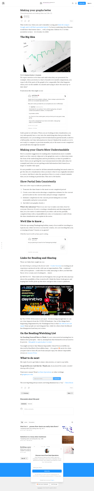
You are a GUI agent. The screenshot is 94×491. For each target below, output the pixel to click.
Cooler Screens (56, 266)
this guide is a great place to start (40, 342)
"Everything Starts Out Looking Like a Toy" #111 (32, 428)
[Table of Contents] (2, 245)
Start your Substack (43, 484)
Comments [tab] (23, 403)
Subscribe (82, 3)
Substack (40, 488)
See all (23, 458)
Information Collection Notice (46, 476)
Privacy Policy (58, 476)
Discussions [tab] (31, 422)
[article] (47, 429)
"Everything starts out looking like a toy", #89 (31, 438)
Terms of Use (54, 474)
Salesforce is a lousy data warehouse (33, 437)
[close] (61, 449)
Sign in (89, 3)
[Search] (72, 3)
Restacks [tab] (30, 403)
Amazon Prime (32, 353)
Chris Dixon (69, 383)
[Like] (21, 20)
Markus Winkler (29, 75)
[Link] (18, 37)
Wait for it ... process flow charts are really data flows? (39, 426)
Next (69, 393)
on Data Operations (44, 372)
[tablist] (26, 403)
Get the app (54, 484)
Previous (26, 393)
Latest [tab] (25, 422)
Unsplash (38, 75)
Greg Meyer (26, 16)
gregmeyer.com (27, 374)
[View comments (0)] (25, 20)
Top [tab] (22, 422)
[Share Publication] (75, 3)
